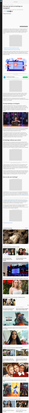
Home (3, 4)
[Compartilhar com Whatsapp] (7, 11)
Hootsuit (11, 222)
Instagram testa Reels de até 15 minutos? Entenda (12, 49)
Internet (8, 4)
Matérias (6, 4)
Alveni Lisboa (6, 9)
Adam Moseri (7, 222)
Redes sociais (11, 4)
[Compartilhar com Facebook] (9, 11)
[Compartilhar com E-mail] (10, 11)
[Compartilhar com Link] (12, 11)
